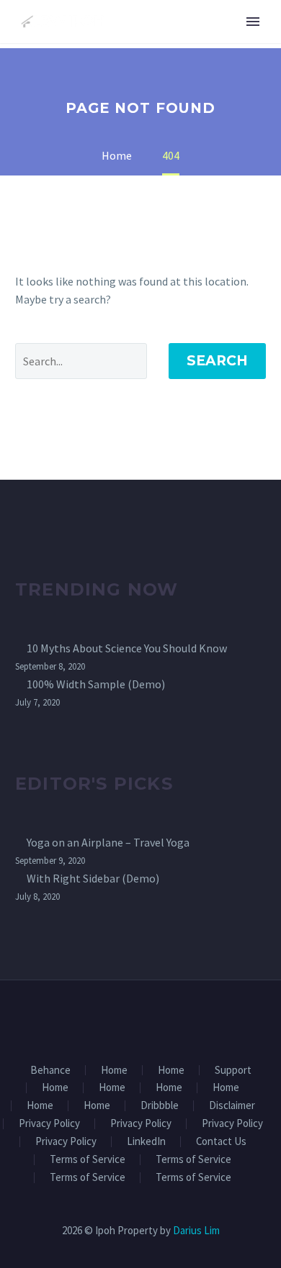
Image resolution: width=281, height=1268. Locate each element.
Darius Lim (196, 1230)
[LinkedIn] (131, 1019)
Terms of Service (87, 1159)
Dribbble (159, 1105)
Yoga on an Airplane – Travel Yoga (108, 842)
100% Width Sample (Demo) (96, 684)
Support (233, 1070)
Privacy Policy (49, 1123)
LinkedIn (146, 1141)
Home (114, 1070)
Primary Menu (253, 21)
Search (217, 360)
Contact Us (221, 1141)
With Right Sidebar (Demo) (93, 878)
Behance (50, 1070)
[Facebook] (112, 1019)
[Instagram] (150, 1019)
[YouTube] (168, 1019)
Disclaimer (232, 1105)
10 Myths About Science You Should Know (127, 648)
